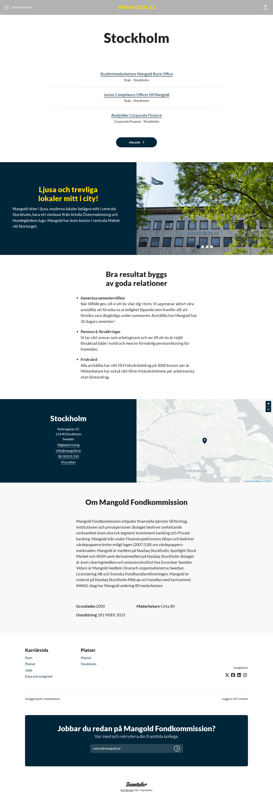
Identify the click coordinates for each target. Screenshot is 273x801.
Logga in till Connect (235, 698)
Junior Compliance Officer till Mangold (136, 94)
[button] (265, 7)
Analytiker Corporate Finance (136, 115)
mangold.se (240, 667)
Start (28, 658)
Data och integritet (39, 676)
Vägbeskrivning (68, 445)
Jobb (28, 670)
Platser (30, 664)
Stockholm (88, 664)
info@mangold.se (68, 450)
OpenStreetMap (253, 481)
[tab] (198, 247)
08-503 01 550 (68, 456)
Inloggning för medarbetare (42, 698)
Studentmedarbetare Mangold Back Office (136, 73)
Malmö (86, 658)
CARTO (268, 481)
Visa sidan (68, 462)
